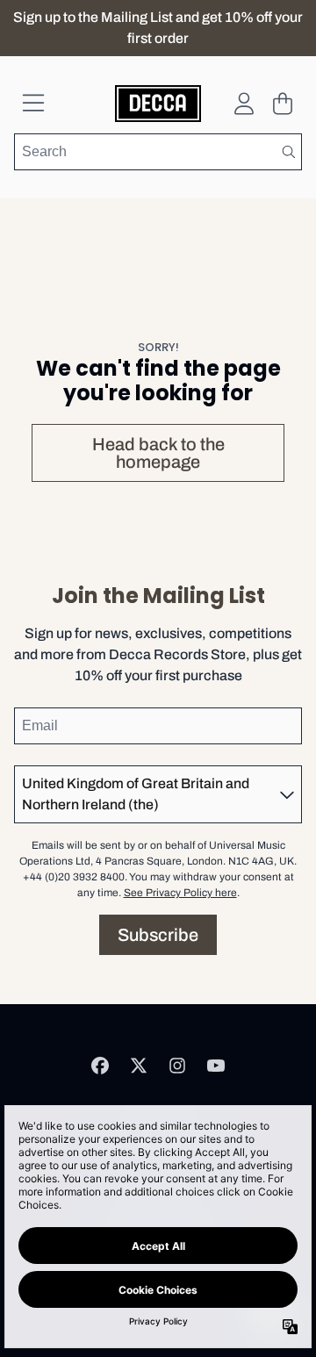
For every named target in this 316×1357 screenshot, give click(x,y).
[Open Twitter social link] (138, 1065)
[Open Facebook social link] (100, 1065)
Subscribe (158, 934)
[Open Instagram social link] (177, 1065)
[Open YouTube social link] (216, 1065)
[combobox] (158, 151)
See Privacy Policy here (180, 893)
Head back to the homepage (158, 452)
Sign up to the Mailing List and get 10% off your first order (158, 28)
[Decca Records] (158, 103)
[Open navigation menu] (33, 103)
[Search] (288, 151)
